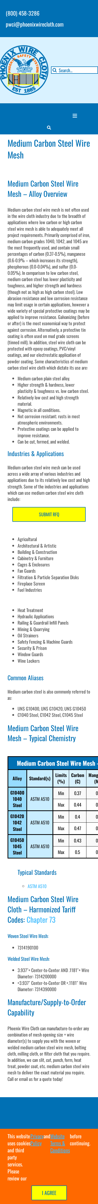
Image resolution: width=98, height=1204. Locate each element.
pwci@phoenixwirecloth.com (35, 24)
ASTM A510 (37, 886)
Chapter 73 (41, 919)
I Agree (49, 1192)
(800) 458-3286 (22, 13)
